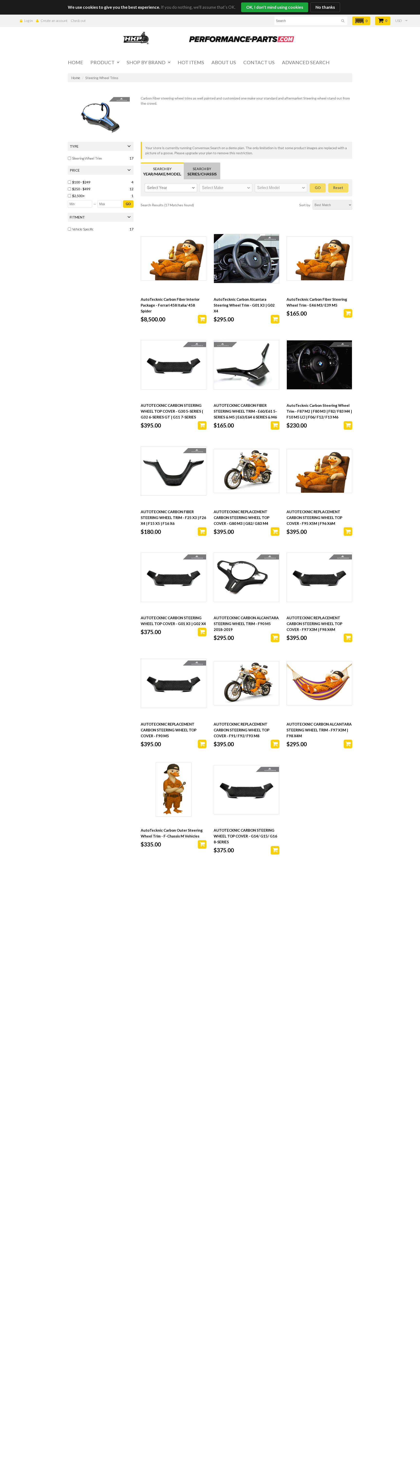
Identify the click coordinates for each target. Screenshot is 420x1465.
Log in (28, 20)
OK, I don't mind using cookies (274, 7)
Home (75, 62)
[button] (361, 21)
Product (102, 62)
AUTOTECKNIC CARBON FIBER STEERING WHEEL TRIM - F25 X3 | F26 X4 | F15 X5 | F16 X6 (173, 518)
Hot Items (191, 62)
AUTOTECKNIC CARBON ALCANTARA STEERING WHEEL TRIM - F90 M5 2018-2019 (246, 624)
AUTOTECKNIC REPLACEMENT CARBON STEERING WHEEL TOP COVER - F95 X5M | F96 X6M (314, 518)
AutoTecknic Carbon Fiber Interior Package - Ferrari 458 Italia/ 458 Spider (170, 305)
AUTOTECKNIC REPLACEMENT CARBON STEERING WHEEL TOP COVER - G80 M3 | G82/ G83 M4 (241, 518)
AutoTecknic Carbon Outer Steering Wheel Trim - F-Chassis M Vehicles (172, 833)
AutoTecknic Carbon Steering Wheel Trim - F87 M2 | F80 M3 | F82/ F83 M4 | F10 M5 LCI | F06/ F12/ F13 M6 (319, 411)
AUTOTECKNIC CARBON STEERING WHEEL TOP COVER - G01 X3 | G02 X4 (173, 621)
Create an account (54, 20)
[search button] (342, 21)
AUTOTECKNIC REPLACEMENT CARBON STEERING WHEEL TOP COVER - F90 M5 (168, 730)
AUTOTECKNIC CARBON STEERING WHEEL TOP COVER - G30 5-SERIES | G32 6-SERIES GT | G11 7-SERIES (172, 411)
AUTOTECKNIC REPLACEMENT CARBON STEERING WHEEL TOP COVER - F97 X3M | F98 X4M (314, 624)
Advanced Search (306, 62)
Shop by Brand (146, 62)
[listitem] (101, 182)
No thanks (325, 7)
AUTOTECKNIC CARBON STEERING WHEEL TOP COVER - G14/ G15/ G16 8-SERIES (245, 836)
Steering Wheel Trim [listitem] (87, 158)
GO (128, 204)
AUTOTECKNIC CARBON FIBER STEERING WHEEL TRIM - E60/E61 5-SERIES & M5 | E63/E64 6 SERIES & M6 (245, 411)
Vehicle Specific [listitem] (83, 229)
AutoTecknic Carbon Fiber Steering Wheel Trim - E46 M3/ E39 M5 (317, 302)
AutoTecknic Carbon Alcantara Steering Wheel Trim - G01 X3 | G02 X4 (244, 305)
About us (223, 62)
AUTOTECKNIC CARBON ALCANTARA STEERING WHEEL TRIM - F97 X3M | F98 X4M (319, 730)
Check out (78, 20)
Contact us (259, 62)
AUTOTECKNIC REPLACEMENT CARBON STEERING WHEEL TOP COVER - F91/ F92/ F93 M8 (241, 730)
